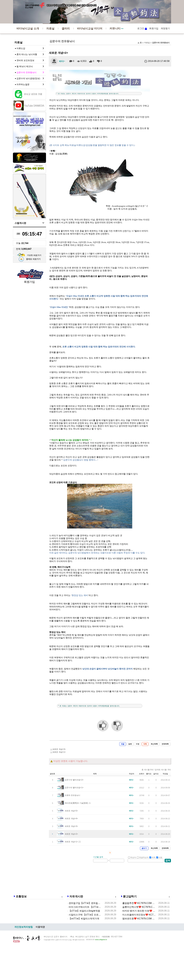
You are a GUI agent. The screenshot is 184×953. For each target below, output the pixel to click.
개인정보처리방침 (23, 927)
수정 (137, 744)
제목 (153, 857)
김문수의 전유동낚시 (27, 72)
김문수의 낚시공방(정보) (28, 78)
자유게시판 (76, 896)
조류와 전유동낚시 (72, 795)
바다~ (62, 61)
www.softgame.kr (101, 939)
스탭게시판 (20, 223)
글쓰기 (144, 848)
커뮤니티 (115, 28)
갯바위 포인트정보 (25, 60)
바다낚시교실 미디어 (89, 28)
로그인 (140, 28)
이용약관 (40, 927)
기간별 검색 (98, 857)
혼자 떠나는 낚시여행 (27, 54)
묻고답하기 (130, 896)
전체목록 (165, 744)
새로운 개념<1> (59, 752)
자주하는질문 (23, 84)
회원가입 (153, 28)
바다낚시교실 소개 (28, 28)
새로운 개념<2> (71, 834)
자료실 (50, 28)
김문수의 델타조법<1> (74, 787)
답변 (130, 744)
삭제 (145, 744)
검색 (167, 860)
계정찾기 (165, 28)
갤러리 (66, 28)
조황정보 (21, 896)
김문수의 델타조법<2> (74, 780)
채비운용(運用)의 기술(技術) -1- (78, 803)
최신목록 (154, 744)
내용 (160, 857)
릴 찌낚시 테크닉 (25, 66)
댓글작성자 (143, 857)
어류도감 (21, 48)
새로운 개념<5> (71, 811)
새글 (122, 744)
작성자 (133, 857)
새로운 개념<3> (59, 749)
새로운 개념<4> (71, 818)
